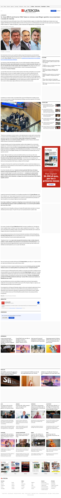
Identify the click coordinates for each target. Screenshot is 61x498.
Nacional (8, 6)
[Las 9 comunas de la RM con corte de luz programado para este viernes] (30, 381)
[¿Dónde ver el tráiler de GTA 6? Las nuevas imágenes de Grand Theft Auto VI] (50, 381)
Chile (2, 404)
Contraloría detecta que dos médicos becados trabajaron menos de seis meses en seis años (49, 119)
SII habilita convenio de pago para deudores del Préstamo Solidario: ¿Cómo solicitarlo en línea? (9, 373)
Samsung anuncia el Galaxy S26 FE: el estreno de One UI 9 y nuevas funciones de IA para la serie (53, 340)
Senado (10, 295)
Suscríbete (11, 317)
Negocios (12, 6)
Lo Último (32, 6)
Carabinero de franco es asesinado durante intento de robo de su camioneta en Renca (51, 66)
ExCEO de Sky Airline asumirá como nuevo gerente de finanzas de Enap (23, 407)
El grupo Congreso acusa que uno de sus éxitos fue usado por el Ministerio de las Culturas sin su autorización (49, 127)
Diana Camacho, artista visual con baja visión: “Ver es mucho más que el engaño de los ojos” (53, 450)
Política (5, 6)
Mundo (25, 6)
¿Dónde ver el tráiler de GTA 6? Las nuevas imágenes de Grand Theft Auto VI (50, 373)
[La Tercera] (5, 472)
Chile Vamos (14, 295)
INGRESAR (58, 10)
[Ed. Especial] (35, 472)
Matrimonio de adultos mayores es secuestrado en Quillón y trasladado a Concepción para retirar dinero (51, 75)
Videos (28, 6)
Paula (47, 432)
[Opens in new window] (25, 472)
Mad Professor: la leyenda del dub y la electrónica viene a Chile (51, 84)
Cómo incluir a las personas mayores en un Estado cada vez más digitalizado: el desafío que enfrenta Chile (38, 407)
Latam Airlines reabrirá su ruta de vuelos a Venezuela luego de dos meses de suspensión (22, 427)
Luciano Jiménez (5, 26)
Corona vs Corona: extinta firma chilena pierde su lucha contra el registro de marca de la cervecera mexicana (22, 422)
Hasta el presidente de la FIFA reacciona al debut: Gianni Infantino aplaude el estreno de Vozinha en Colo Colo (48, 106)
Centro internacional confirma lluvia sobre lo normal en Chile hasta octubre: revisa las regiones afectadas (7, 341)
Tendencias (33, 404)
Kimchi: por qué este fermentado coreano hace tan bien (52, 435)
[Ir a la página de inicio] (30, 10)
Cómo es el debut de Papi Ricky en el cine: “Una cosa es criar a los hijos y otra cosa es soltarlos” (22, 450)
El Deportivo (21, 6)
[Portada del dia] (51, 166)
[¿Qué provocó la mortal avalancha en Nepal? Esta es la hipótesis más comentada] (38, 349)
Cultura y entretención (20, 432)
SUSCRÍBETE (51, 184)
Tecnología (16, 6)
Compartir (3, 51)
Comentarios (8, 51)
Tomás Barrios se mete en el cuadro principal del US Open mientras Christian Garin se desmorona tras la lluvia (52, 428)
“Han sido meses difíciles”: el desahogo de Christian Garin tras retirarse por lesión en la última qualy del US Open (52, 407)
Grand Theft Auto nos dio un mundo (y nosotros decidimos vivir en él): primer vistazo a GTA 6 (23, 340)
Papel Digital (43, 6)
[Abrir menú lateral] (2, 11)
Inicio (2, 6)
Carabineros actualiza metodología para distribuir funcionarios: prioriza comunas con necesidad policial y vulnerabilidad (7, 422)
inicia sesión (4, 317)
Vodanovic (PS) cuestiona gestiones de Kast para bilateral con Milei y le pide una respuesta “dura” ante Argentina (51, 61)
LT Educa (48, 6)
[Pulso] (15, 472)
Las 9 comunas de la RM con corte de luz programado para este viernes (30, 372)
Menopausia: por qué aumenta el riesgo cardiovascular (52, 454)
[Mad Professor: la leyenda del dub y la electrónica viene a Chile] (23, 443)
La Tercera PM (3, 15)
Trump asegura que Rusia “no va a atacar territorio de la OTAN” (37, 454)
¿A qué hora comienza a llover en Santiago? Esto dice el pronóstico (37, 427)
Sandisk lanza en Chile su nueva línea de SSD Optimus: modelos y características (7, 450)
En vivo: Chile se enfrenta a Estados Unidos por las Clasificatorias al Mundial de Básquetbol (48, 115)
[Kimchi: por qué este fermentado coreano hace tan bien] (53, 443)
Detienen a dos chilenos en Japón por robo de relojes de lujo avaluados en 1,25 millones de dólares (50, 70)
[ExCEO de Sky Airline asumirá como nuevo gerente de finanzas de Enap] (23, 414)
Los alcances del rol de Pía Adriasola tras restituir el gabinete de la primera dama (7, 407)
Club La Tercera (37, 6)
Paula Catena (11, 26)
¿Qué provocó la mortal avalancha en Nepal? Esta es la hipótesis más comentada (38, 340)
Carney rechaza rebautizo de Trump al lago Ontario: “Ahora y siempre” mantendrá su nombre (51, 80)
